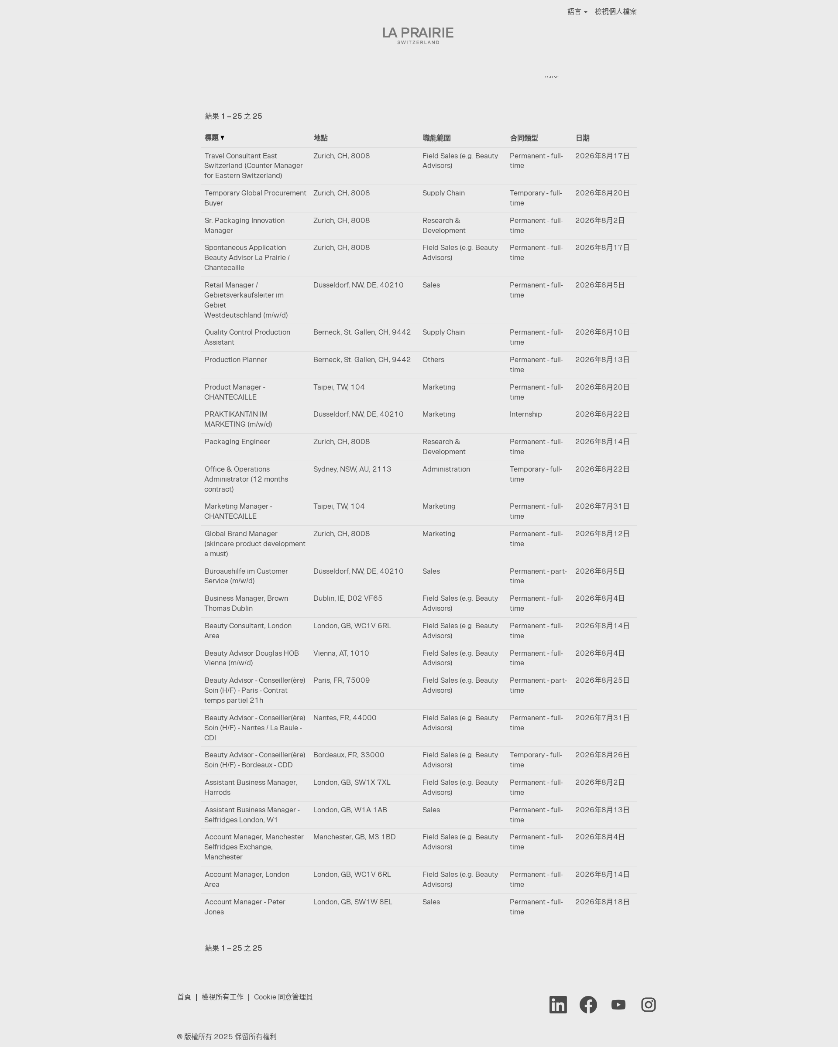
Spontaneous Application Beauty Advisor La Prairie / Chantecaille (247, 257)
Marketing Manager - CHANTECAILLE (238, 511)
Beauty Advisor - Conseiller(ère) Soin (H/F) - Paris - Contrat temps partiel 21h (255, 690)
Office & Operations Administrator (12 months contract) (246, 479)
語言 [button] (575, 11)
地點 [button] (321, 138)
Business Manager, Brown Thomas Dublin (246, 603)
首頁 (184, 997)
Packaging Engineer (237, 442)
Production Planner (236, 360)
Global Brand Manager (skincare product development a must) (255, 544)
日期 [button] (583, 138)
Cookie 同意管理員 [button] (283, 997)
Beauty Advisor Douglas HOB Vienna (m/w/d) (251, 658)
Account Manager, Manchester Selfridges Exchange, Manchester (254, 847)
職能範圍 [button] (437, 138)
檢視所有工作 (223, 997)
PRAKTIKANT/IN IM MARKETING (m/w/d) (238, 419)
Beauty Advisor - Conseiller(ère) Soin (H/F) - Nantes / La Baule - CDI (255, 728)
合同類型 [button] (524, 138)
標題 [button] (212, 137)
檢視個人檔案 (616, 11)
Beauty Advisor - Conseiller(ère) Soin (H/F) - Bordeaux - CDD (255, 760)
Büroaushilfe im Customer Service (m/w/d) (246, 576)
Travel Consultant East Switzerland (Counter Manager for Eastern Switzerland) (253, 166)
